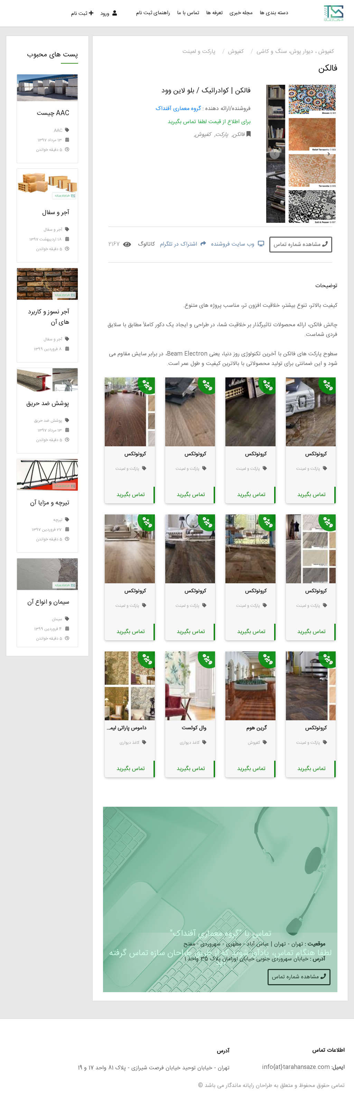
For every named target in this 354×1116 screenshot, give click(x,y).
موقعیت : (315, 944)
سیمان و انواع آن (48, 602)
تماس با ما (188, 13)
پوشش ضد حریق (47, 404)
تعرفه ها (214, 13)
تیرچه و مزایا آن (49, 503)
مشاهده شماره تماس (298, 244)
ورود (105, 13)
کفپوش (236, 51)
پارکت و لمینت (199, 51)
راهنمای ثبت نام (153, 13)
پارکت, (220, 134)
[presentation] (275, 154)
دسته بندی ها (274, 13)
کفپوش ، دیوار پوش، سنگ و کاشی (295, 51)
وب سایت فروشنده (233, 244)
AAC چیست (53, 113)
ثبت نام (79, 13)
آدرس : (317, 959)
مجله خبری (241, 13)
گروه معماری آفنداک (178, 108)
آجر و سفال (55, 213)
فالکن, (237, 134)
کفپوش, (202, 134)
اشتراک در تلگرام (179, 244)
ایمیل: (338, 1067)
